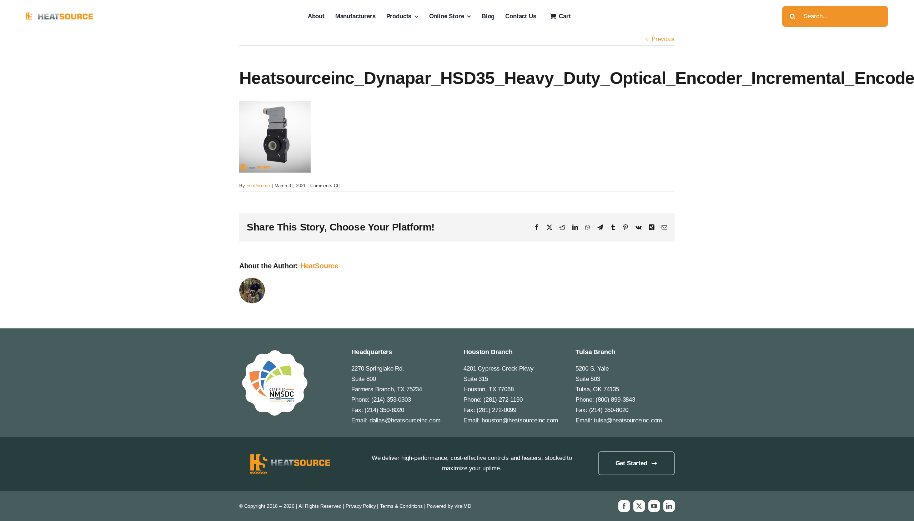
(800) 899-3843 (615, 399)
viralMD (463, 506)
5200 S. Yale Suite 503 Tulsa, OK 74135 (597, 379)
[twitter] (639, 506)
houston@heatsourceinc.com (520, 420)
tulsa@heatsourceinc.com (628, 420)
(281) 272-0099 (496, 410)
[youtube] (654, 506)
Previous (663, 39)
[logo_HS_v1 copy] (288, 454)
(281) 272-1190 (503, 399)
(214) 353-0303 (391, 399)
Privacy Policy (361, 506)
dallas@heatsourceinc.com (405, 420)
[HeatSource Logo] (60, 14)
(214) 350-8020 (384, 410)
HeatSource (258, 185)
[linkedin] (669, 506)
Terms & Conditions (401, 506)
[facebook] (624, 506)
